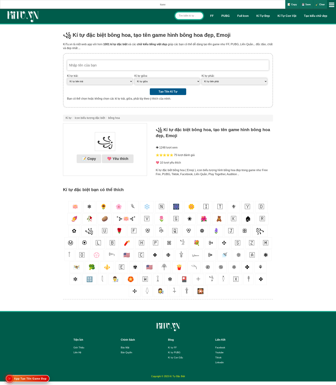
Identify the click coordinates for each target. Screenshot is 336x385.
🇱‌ (98, 243)
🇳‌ (161, 207)
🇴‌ (82, 255)
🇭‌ (141, 243)
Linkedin (219, 362)
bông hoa (114, 117)
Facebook (220, 347)
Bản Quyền (126, 352)
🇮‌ (206, 207)
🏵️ (130, 279)
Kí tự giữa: (141, 75)
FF (212, 15)
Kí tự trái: (72, 75)
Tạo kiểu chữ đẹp (315, 15)
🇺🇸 (126, 255)
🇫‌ (133, 231)
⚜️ (107, 267)
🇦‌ (252, 255)
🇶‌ (174, 231)
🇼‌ (145, 279)
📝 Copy (292, 4)
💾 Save (306, 4)
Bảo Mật (125, 347)
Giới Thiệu (79, 347)
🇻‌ (146, 219)
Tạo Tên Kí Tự (168, 91)
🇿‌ (251, 243)
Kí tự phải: (208, 75)
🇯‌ (230, 231)
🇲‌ (265, 243)
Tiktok (218, 357)
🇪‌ (121, 267)
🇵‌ (155, 243)
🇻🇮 (76, 267)
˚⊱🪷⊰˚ (126, 219)
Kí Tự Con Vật (287, 15)
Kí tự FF (172, 347)
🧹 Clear (320, 4)
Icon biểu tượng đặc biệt (90, 117)
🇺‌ (104, 231)
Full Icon (243, 15)
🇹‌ (220, 207)
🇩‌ (261, 207)
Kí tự (69, 117)
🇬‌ (176, 219)
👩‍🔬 (161, 291)
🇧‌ (112, 243)
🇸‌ (237, 243)
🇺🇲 (149, 267)
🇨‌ (141, 255)
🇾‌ (247, 207)
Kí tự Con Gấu (175, 357)
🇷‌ (262, 219)
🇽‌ (236, 279)
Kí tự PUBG (174, 352)
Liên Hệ (77, 352)
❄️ (147, 207)
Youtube (219, 352)
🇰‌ (233, 219)
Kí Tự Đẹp (263, 15)
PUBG (225, 15)
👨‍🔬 (115, 279)
